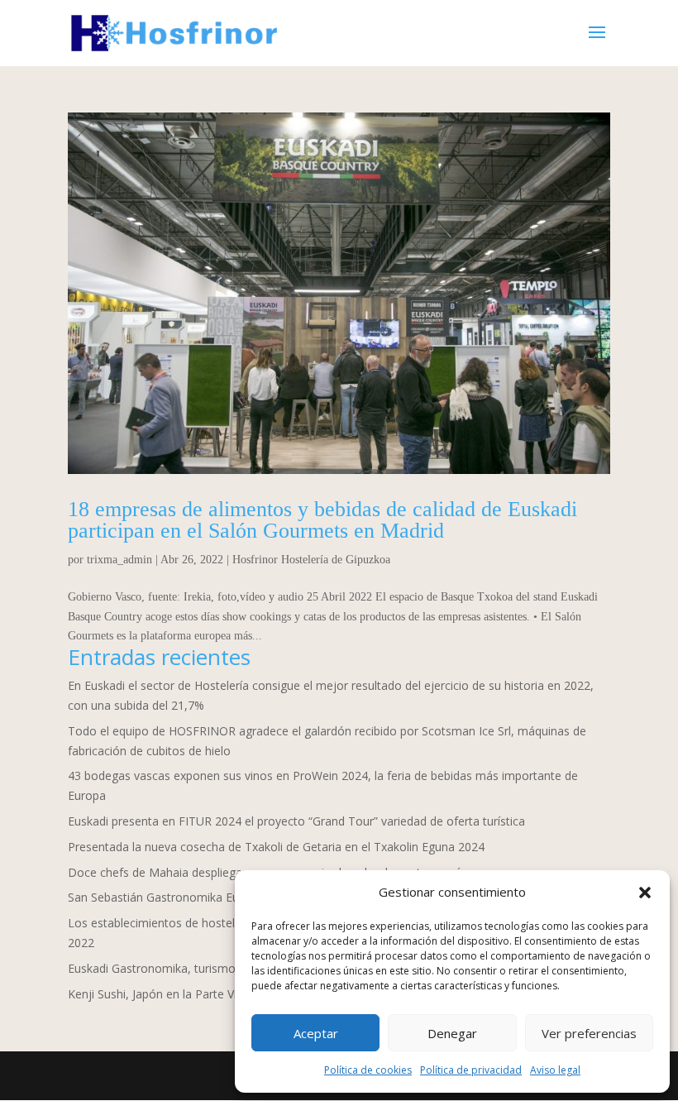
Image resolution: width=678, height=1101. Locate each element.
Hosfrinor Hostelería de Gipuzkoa (311, 559)
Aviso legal (555, 1070)
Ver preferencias (589, 1033)
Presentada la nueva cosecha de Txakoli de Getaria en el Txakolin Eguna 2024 (276, 846)
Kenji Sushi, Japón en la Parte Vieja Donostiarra (194, 994)
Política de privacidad (471, 1070)
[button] (645, 892)
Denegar (452, 1033)
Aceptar (316, 1033)
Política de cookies (368, 1070)
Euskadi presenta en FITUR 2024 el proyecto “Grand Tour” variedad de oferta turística (296, 821)
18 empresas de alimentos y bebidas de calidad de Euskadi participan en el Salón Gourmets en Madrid (322, 520)
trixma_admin (119, 559)
